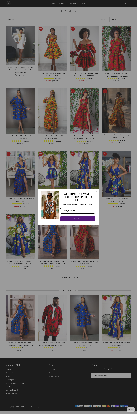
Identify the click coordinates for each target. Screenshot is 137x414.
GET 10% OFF (77, 219)
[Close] (96, 191)
